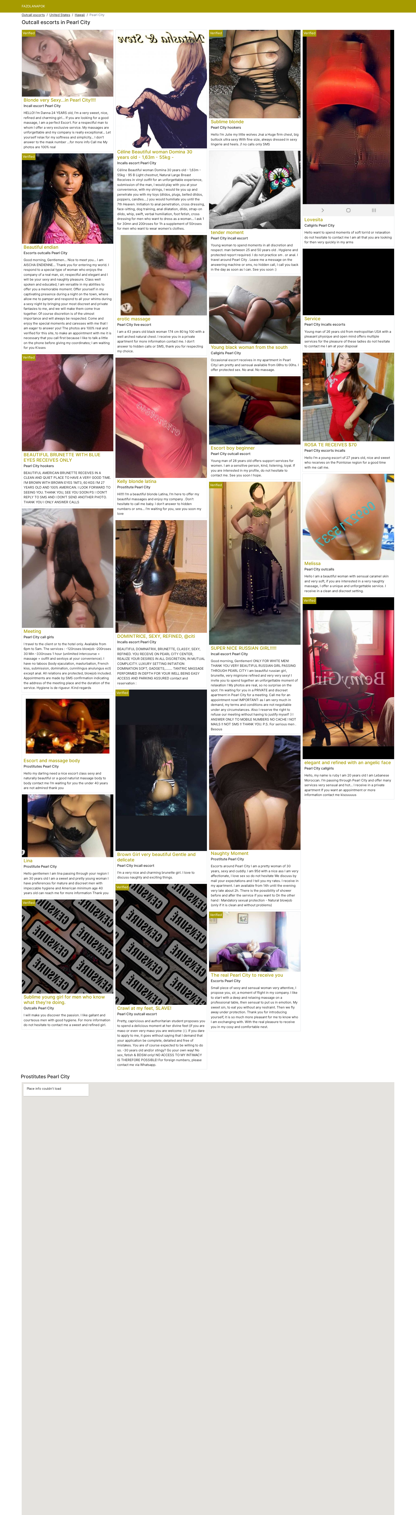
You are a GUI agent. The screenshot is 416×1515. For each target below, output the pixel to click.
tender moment (227, 232)
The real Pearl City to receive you (247, 975)
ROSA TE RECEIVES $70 (330, 444)
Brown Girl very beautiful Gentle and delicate (156, 857)
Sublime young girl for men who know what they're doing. (64, 999)
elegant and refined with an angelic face (347, 762)
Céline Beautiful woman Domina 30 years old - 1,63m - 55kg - (154, 154)
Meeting (32, 631)
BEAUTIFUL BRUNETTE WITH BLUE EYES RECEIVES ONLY (62, 457)
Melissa (312, 563)
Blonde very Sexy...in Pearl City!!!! (60, 100)
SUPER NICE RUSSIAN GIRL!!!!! (243, 648)
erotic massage (133, 319)
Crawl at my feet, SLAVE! (144, 1008)
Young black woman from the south (249, 347)
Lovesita (313, 219)
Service (312, 318)
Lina (28, 860)
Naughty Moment (230, 853)
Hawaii (80, 15)
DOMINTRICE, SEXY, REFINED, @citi (156, 636)
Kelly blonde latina (136, 481)
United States (59, 15)
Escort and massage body (52, 760)
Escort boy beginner (233, 448)
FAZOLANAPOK (33, 6)
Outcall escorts (33, 15)
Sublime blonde (227, 121)
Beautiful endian (41, 247)
